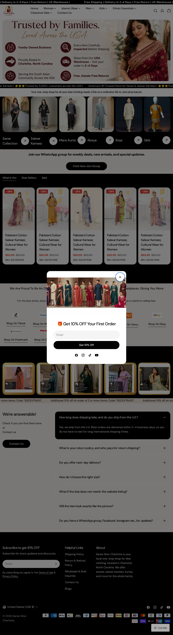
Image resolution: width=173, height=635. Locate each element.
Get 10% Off (86, 345)
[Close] (120, 277)
